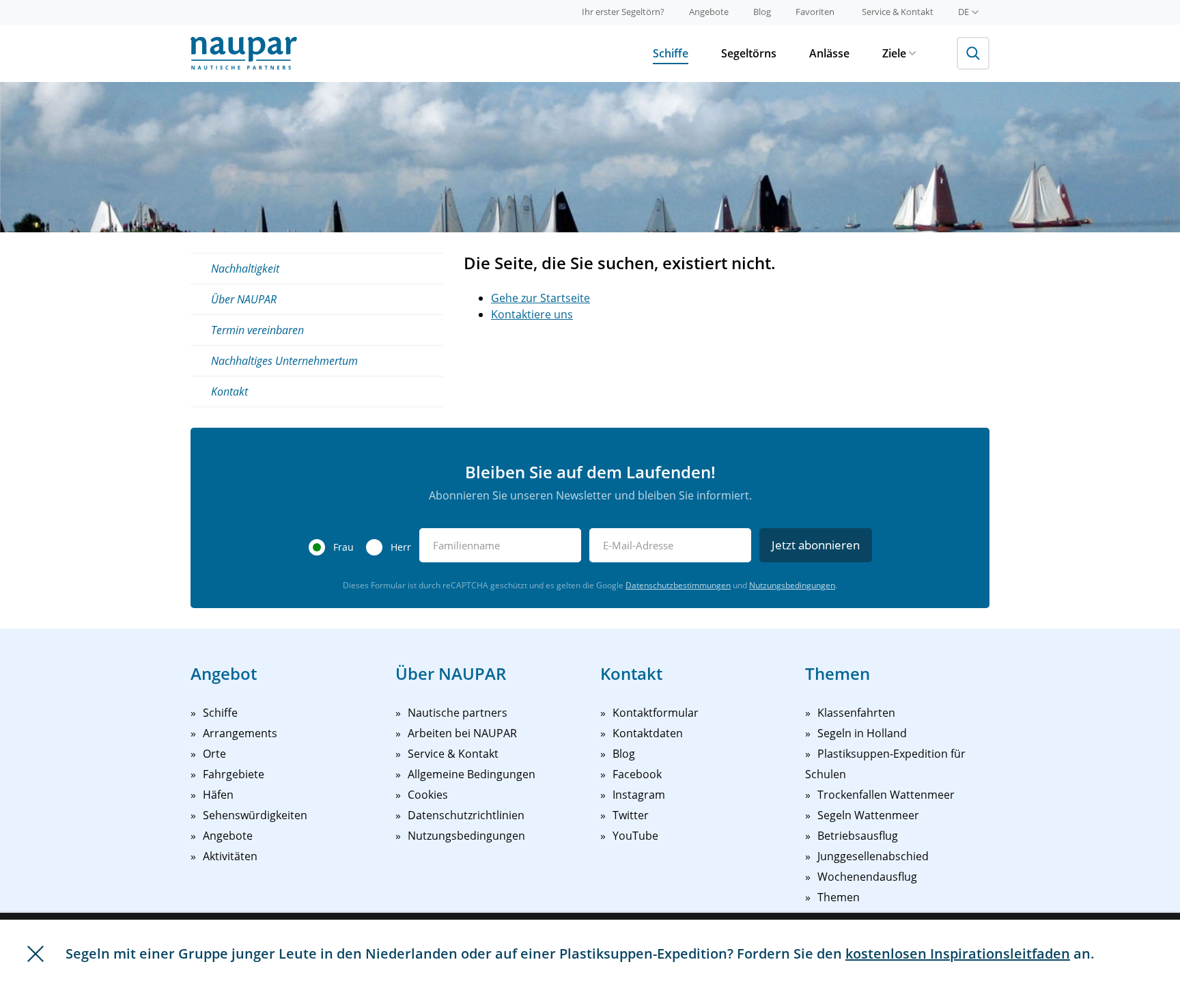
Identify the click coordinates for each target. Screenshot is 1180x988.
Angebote (709, 11)
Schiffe (670, 53)
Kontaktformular (656, 712)
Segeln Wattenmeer (868, 815)
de (963, 11)
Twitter (631, 815)
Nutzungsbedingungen (792, 585)
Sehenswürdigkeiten (255, 815)
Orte (214, 753)
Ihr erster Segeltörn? (623, 11)
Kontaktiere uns (532, 314)
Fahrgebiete (233, 774)
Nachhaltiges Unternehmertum (284, 360)
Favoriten (815, 11)
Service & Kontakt (897, 11)
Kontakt (229, 391)
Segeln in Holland (862, 733)
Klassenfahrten (856, 712)
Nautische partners (457, 712)
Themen (838, 897)
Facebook (637, 774)
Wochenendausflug (867, 876)
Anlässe (829, 53)
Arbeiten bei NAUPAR (462, 733)
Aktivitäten (230, 856)
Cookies (428, 794)
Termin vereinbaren (257, 330)
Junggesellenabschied (873, 856)
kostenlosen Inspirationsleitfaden (957, 953)
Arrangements (240, 733)
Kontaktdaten (648, 733)
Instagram (639, 794)
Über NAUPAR (244, 299)
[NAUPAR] (244, 53)
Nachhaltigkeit (245, 268)
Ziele (894, 53)
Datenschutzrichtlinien (466, 815)
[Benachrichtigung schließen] (35, 954)
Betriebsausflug (857, 835)
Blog (762, 11)
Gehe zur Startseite (540, 297)
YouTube (635, 835)
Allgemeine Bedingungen (471, 774)
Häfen (218, 794)
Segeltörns (748, 53)
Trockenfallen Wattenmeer (886, 794)
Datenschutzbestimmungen (678, 585)
